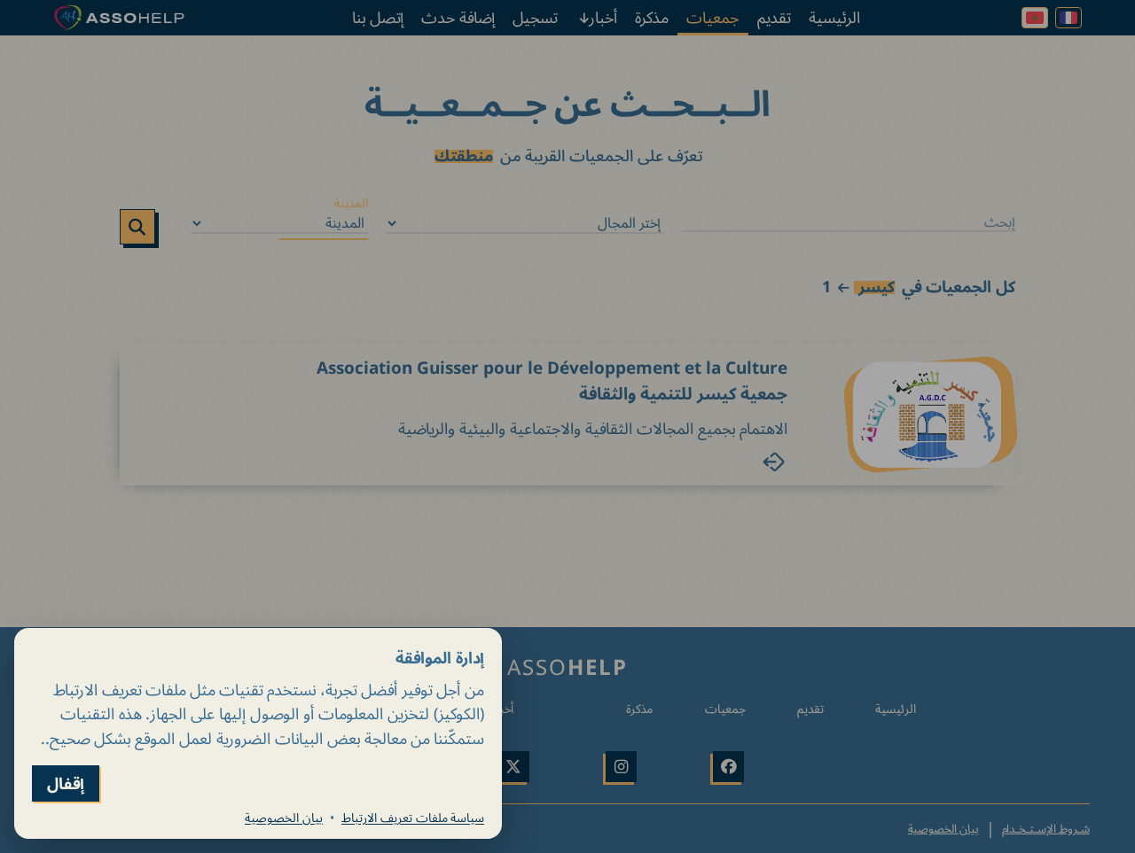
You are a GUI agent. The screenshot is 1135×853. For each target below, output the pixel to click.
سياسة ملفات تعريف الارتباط (412, 817)
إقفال (65, 783)
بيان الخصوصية (284, 817)
